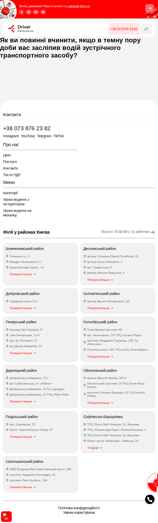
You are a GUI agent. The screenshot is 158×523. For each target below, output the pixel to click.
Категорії (10, 193)
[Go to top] (6, 516)
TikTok (58, 136)
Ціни (6, 155)
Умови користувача (79, 512)
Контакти (10, 168)
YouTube (28, 136)
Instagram (11, 136)
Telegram (44, 136)
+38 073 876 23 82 (26, 128)
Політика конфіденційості (79, 508)
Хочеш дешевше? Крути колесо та (54, 6)
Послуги (10, 162)
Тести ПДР (12, 175)
